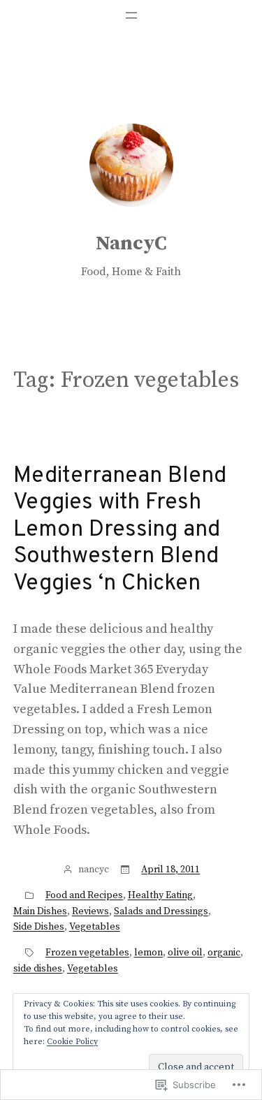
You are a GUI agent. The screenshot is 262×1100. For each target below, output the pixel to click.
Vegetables (94, 927)
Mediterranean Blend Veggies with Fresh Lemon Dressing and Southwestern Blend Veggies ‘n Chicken (119, 530)
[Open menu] (131, 15)
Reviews (90, 911)
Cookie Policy (72, 1041)
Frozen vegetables (87, 952)
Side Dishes (38, 927)
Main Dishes (40, 911)
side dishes (37, 968)
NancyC (131, 243)
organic (224, 952)
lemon (148, 952)
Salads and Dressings (161, 911)
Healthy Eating (160, 895)
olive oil (185, 952)
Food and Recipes (84, 895)
